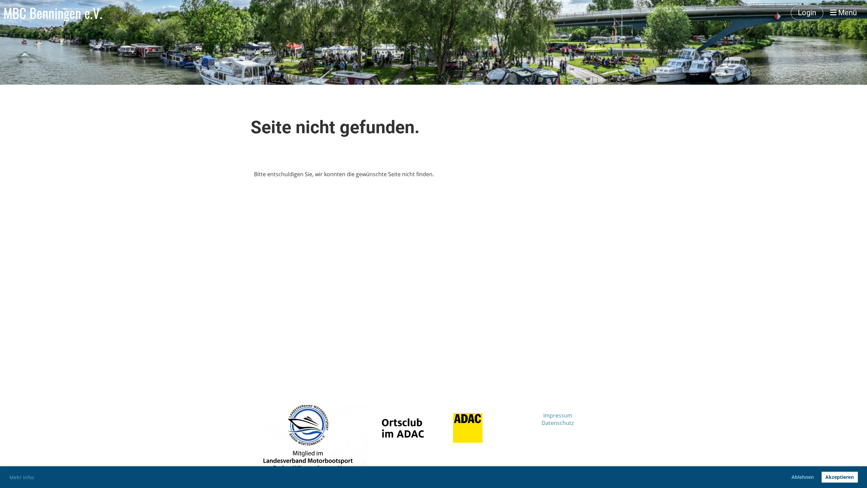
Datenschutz (558, 423)
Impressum (557, 415)
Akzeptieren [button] (839, 477)
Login (807, 12)
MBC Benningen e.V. (52, 12)
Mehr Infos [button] (21, 477)
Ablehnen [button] (802, 477)
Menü (847, 12)
